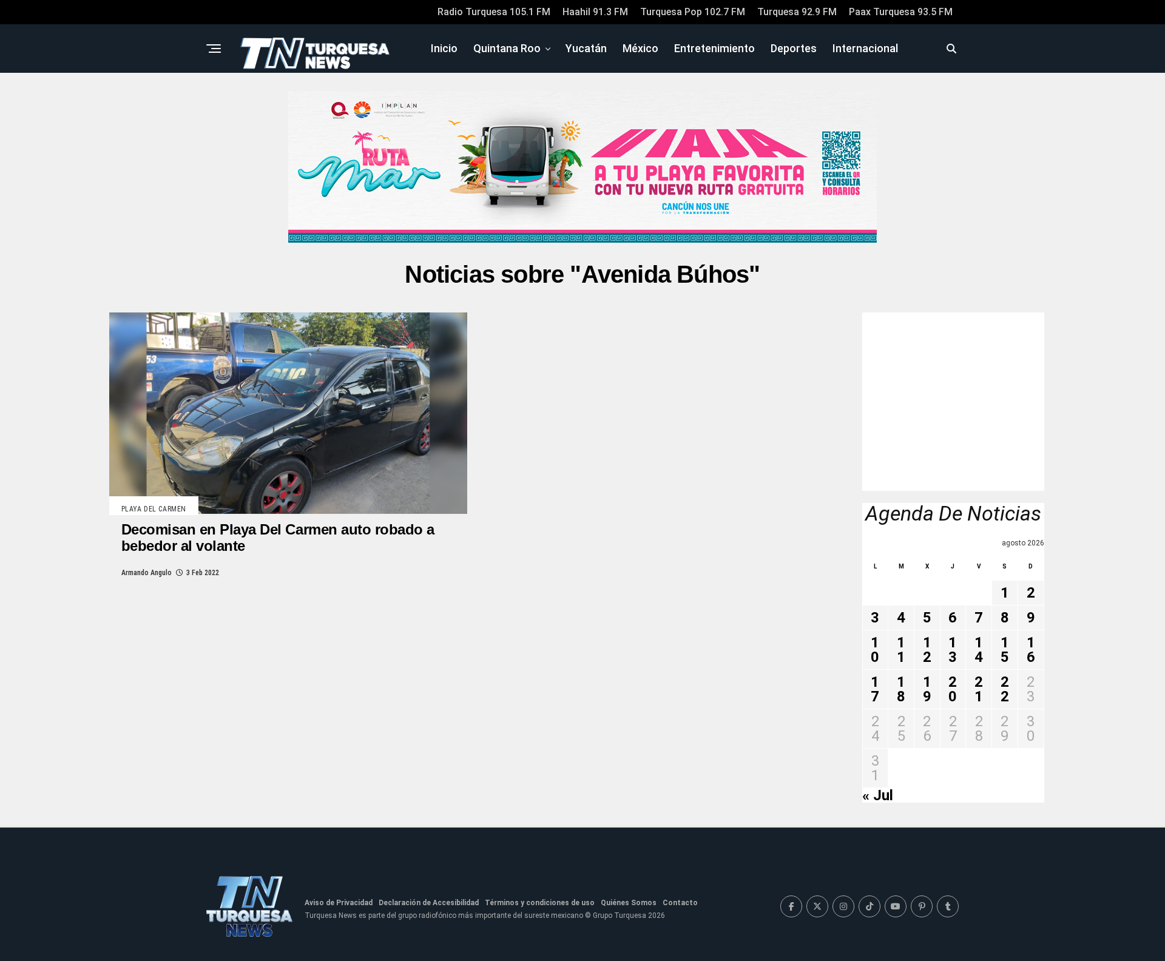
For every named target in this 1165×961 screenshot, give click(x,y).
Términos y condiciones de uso (540, 903)
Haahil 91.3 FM (595, 12)
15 (1005, 650)
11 (901, 650)
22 (1005, 689)
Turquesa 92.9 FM (797, 12)
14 (978, 650)
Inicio (444, 48)
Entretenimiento (714, 48)
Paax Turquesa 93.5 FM (901, 12)
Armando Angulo (146, 572)
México (640, 48)
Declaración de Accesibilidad (429, 903)
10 (875, 650)
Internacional (865, 48)
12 (927, 650)
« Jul (877, 795)
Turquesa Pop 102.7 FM (692, 12)
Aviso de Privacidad (339, 903)
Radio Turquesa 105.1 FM (493, 12)
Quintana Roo (507, 48)
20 (952, 689)
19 (927, 689)
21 (978, 689)
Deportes (794, 48)
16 (1031, 650)
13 (952, 650)
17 (875, 689)
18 (901, 689)
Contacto (680, 903)
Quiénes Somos (629, 903)
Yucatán (586, 48)
